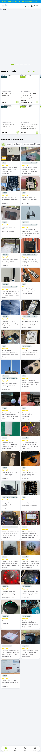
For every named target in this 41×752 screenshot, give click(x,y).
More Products (33, 71)
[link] (32, 6)
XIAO (9, 144)
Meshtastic (17, 144)
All (3, 144)
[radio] (2, 165)
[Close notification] (39, 1)
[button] (36, 5)
